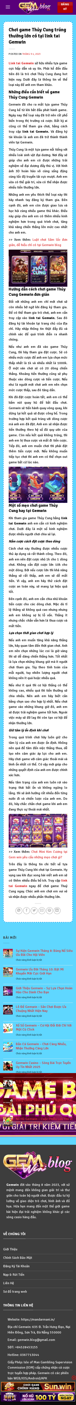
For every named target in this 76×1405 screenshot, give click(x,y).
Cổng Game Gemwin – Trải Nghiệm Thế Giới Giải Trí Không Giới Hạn (44, 1102)
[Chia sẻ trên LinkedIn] (57, 910)
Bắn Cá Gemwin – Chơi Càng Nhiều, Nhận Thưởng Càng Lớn (41, 1046)
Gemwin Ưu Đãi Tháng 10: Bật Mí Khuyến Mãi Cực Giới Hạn (40, 971)
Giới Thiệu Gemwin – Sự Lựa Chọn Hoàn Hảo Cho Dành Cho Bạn (44, 990)
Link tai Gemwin (21, 63)
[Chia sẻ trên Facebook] (26, 910)
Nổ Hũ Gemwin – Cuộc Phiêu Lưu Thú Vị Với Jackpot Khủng (44, 1121)
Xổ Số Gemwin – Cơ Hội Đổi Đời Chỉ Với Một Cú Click (44, 1028)
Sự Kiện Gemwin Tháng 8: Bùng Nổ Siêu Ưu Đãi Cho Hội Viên (44, 953)
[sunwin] (38, 1386)
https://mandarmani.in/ (38, 1319)
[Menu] (7, 7)
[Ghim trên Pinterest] (49, 910)
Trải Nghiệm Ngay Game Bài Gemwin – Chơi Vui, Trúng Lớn (43, 1084)
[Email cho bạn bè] (41, 910)
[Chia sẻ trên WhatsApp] (18, 910)
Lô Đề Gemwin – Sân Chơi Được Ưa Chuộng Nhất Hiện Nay (41, 1009)
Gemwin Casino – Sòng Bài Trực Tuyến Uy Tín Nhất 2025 (43, 1065)
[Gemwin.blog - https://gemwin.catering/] (35, 7)
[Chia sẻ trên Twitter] (34, 910)
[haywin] (38, 1396)
